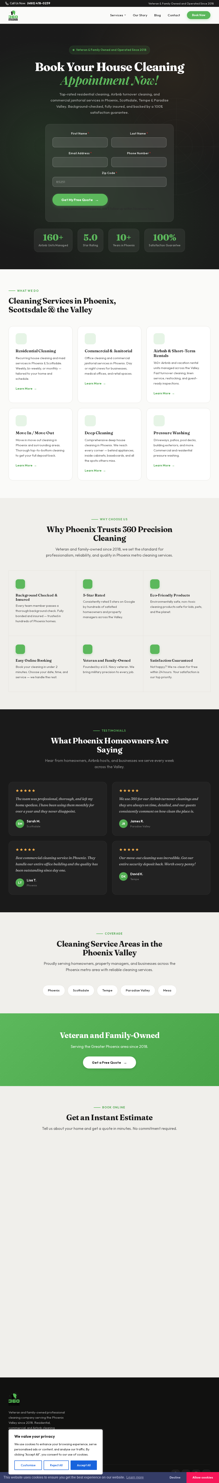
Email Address (79, 153)
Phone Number (138, 153)
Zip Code (108, 173)
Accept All (83, 1465)
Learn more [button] (135, 1477)
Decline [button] (175, 1477)
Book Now (198, 15)
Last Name (138, 133)
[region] (56, 1451)
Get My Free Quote (80, 199)
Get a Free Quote (109, 1062)
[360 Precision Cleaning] (13, 15)
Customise (28, 1465)
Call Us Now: (30, 3)
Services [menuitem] (116, 15)
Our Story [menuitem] (140, 15)
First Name (79, 133)
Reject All (56, 1465)
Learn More (26, 388)
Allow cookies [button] (202, 1477)
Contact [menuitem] (174, 15)
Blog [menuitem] (157, 15)
